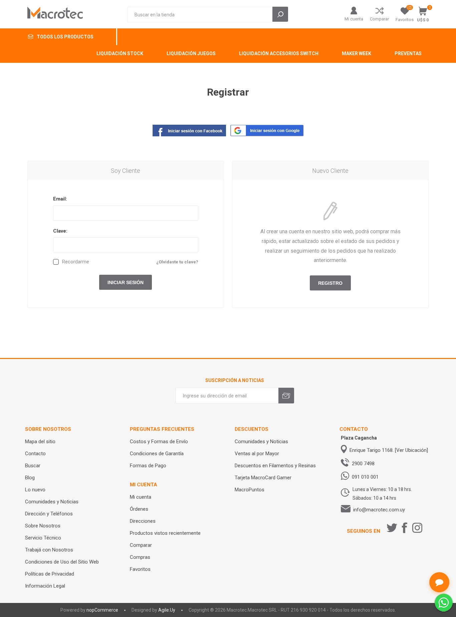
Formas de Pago (148, 466)
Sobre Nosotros (42, 526)
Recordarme (75, 262)
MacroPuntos (249, 490)
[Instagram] (417, 527)
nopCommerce (102, 610)
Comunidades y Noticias (51, 502)
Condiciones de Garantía (157, 454)
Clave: (60, 231)
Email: (60, 199)
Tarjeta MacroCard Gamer (263, 478)
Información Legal (45, 586)
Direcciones (143, 521)
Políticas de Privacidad (49, 574)
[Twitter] (392, 527)
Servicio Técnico (43, 538)
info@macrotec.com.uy (379, 510)
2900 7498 (363, 464)
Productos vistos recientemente (165, 533)
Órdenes (139, 509)
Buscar (32, 466)
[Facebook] (404, 527)
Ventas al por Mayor (257, 454)
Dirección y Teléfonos (49, 514)
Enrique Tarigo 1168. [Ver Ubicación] (389, 450)
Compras (140, 557)
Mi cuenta (354, 18)
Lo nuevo (35, 490)
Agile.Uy (166, 610)
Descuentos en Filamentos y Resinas (275, 466)
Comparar (379, 18)
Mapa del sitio (40, 442)
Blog (30, 478)
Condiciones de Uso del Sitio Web (62, 562)
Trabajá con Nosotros (49, 550)
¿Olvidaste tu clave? (177, 261)
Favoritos (140, 569)
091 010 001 (365, 477)
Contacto (35, 454)
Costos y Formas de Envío (159, 442)
